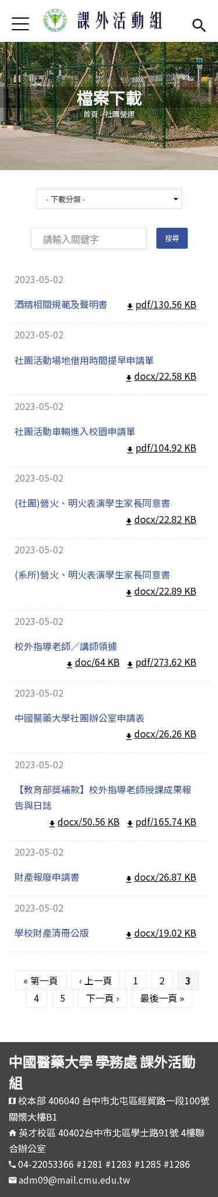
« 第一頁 (40, 980)
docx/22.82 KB (165, 519)
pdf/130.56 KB (165, 304)
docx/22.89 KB (165, 591)
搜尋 (199, 23)
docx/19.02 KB (165, 933)
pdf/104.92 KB (165, 447)
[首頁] (109, 20)
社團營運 (120, 113)
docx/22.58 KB (165, 376)
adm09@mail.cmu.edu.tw (74, 1180)
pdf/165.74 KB (165, 821)
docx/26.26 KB (165, 733)
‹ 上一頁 (95, 980)
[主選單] (20, 23)
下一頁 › (102, 998)
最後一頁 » (162, 998)
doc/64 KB (97, 662)
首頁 (90, 113)
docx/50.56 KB (89, 821)
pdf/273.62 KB (165, 662)
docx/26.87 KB (165, 877)
